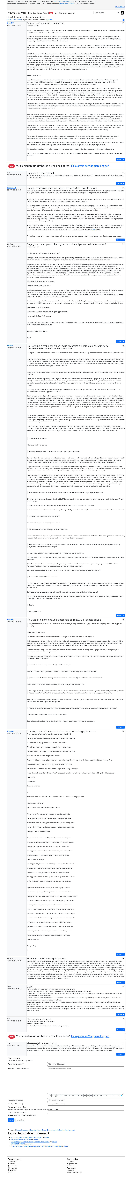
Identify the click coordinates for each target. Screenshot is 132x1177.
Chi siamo (70, 1166)
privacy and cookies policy (62, 2)
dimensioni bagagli (36, 1130)
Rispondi (120, 159)
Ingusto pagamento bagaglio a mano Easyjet (26, 1137)
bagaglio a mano (22, 1130)
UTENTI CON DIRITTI (18, 1144)
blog (94, 229)
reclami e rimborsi (56, 1130)
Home (30, 13)
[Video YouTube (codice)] (82, 1095)
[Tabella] (91, 1095)
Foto (56, 13)
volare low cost (69, 1130)
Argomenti (71, 13)
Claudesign (78, 1172)
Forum (39, 13)
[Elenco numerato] (88, 1095)
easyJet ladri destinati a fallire (21, 1140)
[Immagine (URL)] (78, 1095)
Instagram (13, 1168)
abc (58, 1096)
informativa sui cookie (66, 4)
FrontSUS (10, 23)
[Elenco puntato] (85, 1095)
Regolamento (71, 1168)
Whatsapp (12, 1161)
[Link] (97, 1095)
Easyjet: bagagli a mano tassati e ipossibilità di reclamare (30, 1142)
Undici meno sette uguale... (17, 1112)
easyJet (46, 1130)
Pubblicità (70, 1170)
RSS (10, 1172)
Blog (34, 13)
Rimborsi (47, 13)
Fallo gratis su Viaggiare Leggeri (90, 166)
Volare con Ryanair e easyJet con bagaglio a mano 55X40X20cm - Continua (36, 1146)
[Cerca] (118, 12)
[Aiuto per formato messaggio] (121, 1095)
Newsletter (13, 1170)
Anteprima (20, 1120)
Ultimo (50, 20)
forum (46, 1137)
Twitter (12, 1164)
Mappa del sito (72, 1164)
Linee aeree (17, 20)
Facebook (12, 1166)
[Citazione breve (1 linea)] (75, 1095)
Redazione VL (11, 188)
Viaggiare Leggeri (17, 12)
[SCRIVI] (123, 20)
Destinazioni (63, 13)
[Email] (94, 1095)
